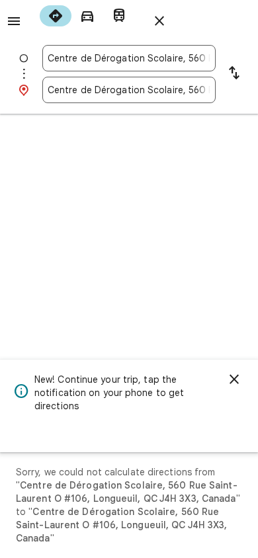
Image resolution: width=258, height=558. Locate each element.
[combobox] (129, 58)
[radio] (55, 16)
